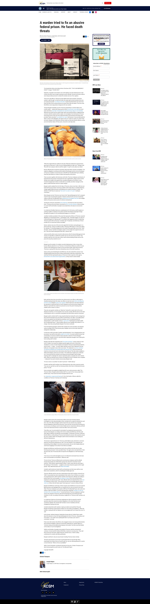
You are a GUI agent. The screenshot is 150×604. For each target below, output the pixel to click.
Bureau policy (69, 349)
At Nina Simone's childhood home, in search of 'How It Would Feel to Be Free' (104, 131)
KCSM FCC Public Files (99, 582)
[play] (40, 8)
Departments (81, 582)
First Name (96, 70)
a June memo (66, 320)
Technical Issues (84, 12)
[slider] (45, 8)
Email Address (97, 66)
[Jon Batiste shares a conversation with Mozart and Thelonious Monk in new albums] (96, 90)
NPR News (102, 88)
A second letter (79, 110)
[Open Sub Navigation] (52, 12)
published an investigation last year (70, 198)
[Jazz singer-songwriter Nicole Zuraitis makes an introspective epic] (96, 112)
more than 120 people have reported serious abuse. (64, 110)
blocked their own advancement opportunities (54, 256)
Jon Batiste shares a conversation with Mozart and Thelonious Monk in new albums (105, 93)
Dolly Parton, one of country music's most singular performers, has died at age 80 (105, 182)
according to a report (64, 478)
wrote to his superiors (61, 302)
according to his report (62, 117)
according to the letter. (60, 101)
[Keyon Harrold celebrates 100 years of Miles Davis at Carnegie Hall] (96, 140)
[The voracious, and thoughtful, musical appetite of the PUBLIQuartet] (96, 102)
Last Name (96, 75)
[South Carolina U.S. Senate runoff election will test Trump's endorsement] (96, 168)
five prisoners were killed (73, 109)
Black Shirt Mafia (65, 466)
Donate (108, 3)
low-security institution (71, 204)
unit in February (63, 202)
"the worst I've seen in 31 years (67, 190)
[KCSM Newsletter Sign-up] (101, 54)
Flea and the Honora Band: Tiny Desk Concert (105, 122)
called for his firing (65, 334)
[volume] (44, 8)
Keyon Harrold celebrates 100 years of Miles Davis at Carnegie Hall (104, 142)
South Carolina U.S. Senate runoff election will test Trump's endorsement (104, 170)
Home (40, 12)
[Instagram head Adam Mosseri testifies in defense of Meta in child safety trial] (96, 156)
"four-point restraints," (68, 341)
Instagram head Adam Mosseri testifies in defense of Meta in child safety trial (105, 159)
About (69, 12)
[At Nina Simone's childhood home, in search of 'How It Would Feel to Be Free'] (96, 130)
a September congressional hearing (53, 376)
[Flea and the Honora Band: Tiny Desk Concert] (96, 121)
